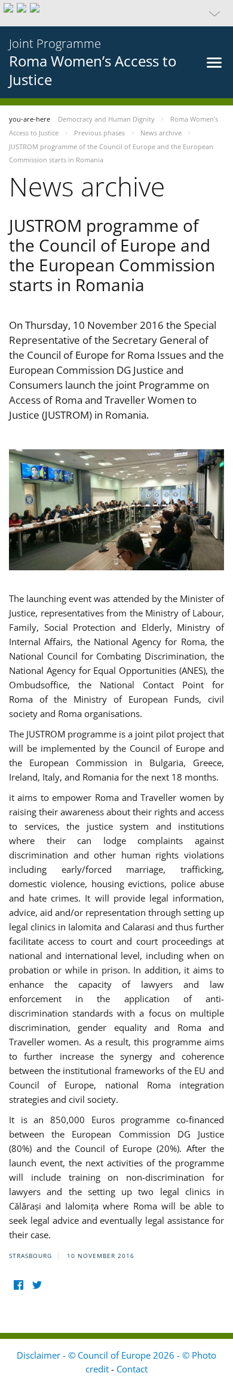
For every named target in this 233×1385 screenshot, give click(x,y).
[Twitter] (36, 1284)
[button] (116, 13)
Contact (132, 1369)
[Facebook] (18, 1284)
